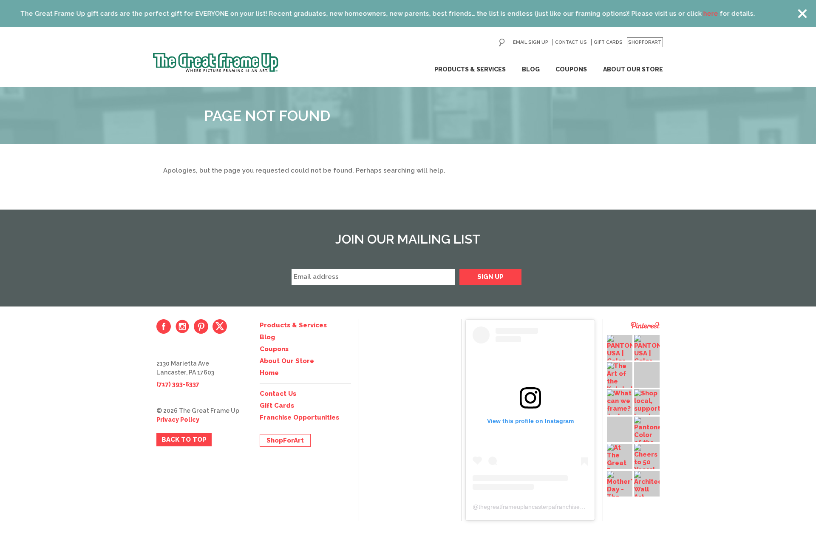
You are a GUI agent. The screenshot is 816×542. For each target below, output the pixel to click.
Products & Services (470, 69)
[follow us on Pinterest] (201, 326)
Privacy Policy (177, 419)
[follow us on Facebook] (163, 326)
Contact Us (571, 42)
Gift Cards (608, 42)
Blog (531, 69)
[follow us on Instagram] (182, 326)
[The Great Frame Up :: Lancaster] (215, 62)
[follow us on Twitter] (219, 326)
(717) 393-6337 (177, 384)
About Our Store (633, 69)
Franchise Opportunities (299, 417)
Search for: (502, 42)
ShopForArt (644, 42)
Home (269, 373)
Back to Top (184, 439)
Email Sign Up (530, 42)
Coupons (571, 69)
